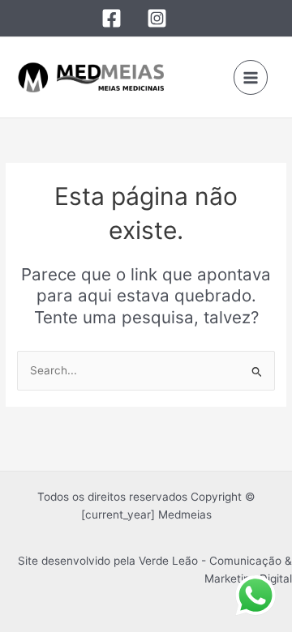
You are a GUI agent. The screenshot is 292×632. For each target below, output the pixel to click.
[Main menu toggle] (251, 77)
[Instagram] (157, 18)
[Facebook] (111, 18)
